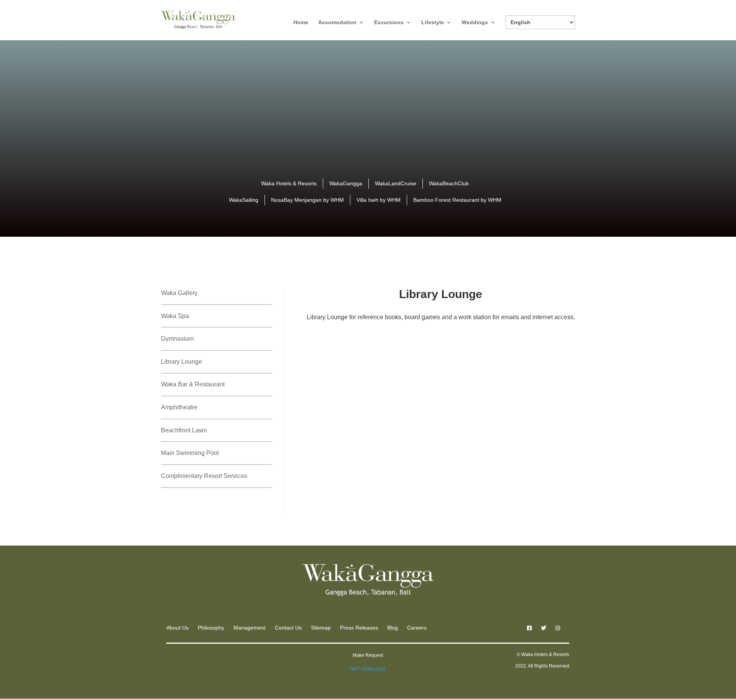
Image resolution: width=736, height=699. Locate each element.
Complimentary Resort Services (204, 476)
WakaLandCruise (395, 183)
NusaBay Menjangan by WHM (307, 200)
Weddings (475, 22)
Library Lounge (181, 361)
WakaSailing (243, 200)
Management (249, 628)
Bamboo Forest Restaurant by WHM (457, 200)
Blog (392, 628)
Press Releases (359, 628)
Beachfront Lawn (184, 430)
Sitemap (321, 628)
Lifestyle (432, 22)
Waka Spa (175, 316)
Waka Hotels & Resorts (289, 183)
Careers (417, 628)
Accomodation (337, 22)
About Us (177, 628)
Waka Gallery (179, 293)
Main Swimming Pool (190, 453)
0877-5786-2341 (368, 669)
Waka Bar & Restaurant (193, 384)
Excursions (389, 22)
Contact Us (288, 628)
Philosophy (211, 628)
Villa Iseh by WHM (378, 200)
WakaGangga (345, 183)
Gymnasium (177, 338)
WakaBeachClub (449, 183)
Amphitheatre (179, 407)
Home (300, 22)
